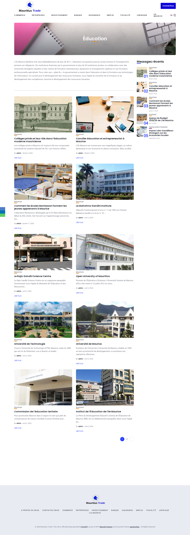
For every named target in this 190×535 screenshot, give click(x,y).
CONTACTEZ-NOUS (50, 510)
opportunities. (135, 527)
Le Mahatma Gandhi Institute (93, 205)
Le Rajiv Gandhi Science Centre (32, 276)
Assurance (94, 15)
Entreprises (82, 510)
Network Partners (106, 527)
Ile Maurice (158, 15)
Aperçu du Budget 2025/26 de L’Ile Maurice (161, 119)
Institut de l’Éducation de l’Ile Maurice (98, 411)
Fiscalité (125, 15)
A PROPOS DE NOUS (30, 510)
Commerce (19, 15)
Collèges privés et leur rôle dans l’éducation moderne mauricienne (40, 140)
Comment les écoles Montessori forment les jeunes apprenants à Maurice (40, 207)
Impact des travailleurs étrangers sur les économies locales (161, 133)
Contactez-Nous (168, 6)
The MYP (84, 527)
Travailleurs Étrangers (158, 127)
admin (19, 153)
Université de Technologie (29, 343)
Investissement (59, 15)
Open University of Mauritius (93, 276)
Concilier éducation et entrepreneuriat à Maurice (100, 140)
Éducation (18, 134)
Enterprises (38, 15)
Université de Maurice (89, 343)
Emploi (110, 15)
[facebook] (2, 208)
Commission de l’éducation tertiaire (36, 411)
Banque (78, 15)
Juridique (142, 15)
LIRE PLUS (17, 158)
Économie (152, 114)
